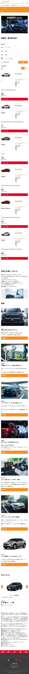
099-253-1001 (3, 127)
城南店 (2, 253)
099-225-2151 (3, 254)
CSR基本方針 (14, 663)
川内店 (2, 157)
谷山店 (2, 221)
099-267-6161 (3, 223)
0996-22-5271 (3, 159)
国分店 (2, 189)
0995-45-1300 (3, 191)
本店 (2, 125)
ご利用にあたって (14, 667)
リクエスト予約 (5, 99)
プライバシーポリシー (14, 665)
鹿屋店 (2, 94)
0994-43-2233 (3, 95)
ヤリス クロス (4, 8)
